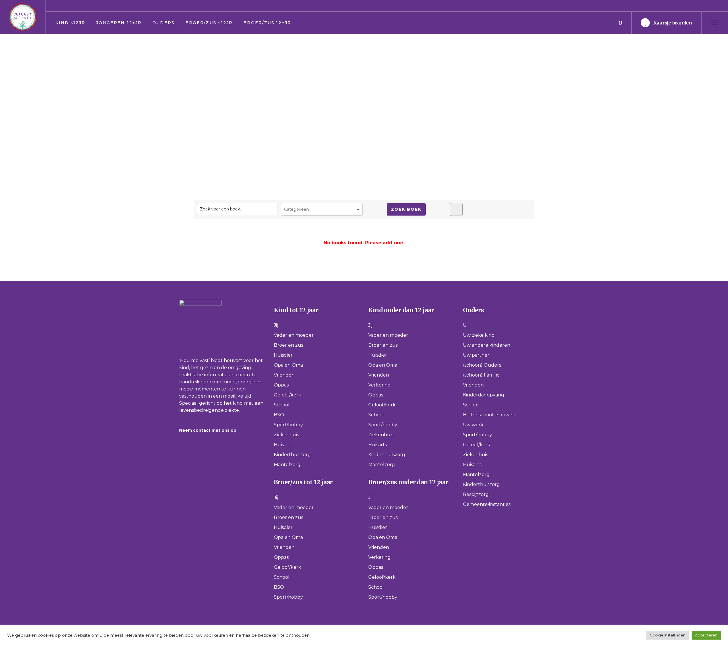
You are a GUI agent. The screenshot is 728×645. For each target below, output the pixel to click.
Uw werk (473, 424)
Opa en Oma (288, 365)
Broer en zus (288, 345)
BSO (279, 414)
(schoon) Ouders (482, 365)
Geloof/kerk (287, 395)
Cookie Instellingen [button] (667, 635)
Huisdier (283, 355)
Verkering (379, 385)
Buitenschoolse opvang (490, 414)
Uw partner (476, 355)
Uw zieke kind (479, 335)
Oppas (281, 385)
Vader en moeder (294, 335)
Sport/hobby (288, 424)
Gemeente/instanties (486, 504)
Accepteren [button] (706, 635)
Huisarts (283, 444)
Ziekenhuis (286, 434)
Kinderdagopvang (483, 395)
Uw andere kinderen (486, 345)
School (281, 405)
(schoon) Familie (481, 375)
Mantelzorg (287, 464)
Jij (276, 325)
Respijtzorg (476, 494)
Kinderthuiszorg (292, 454)
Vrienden (284, 375)
